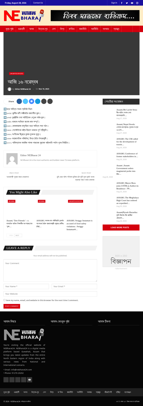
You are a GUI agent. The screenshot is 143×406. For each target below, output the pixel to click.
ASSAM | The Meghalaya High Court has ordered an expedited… (127, 200)
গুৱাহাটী (21, 29)
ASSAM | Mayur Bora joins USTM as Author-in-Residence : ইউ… (127, 186)
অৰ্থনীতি (94, 29)
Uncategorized (16, 74)
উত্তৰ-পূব (42, 29)
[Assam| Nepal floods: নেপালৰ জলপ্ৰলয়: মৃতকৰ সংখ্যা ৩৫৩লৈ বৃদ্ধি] (109, 127)
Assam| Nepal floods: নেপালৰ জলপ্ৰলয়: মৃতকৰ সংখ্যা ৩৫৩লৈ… (127, 127)
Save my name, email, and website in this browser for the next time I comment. (42, 300)
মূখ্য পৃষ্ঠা (10, 29)
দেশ (53, 29)
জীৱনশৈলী (108, 392)
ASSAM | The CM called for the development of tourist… (127, 142)
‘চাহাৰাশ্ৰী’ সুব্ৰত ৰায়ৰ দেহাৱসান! (17, 177)
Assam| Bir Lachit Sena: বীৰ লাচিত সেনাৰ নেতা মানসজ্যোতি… (126, 112)
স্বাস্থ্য (116, 29)
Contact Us (38, 3)
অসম (31, 29)
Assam (11, 201)
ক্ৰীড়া (118, 392)
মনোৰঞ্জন (127, 392)
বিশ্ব (62, 29)
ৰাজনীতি (82, 29)
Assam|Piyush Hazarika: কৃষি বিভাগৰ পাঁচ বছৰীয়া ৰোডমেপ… (127, 215)
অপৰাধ (106, 29)
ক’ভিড (72, 29)
